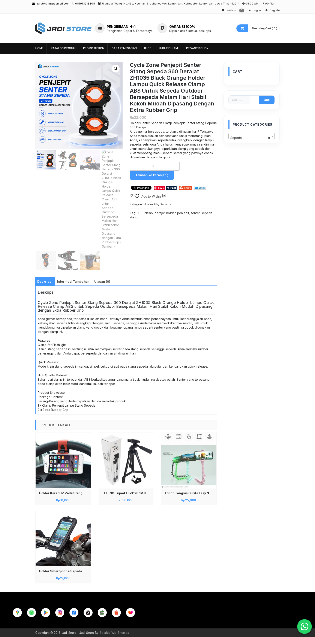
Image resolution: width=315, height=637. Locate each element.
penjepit (183, 213)
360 (139, 213)
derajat (159, 213)
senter (195, 213)
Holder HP (151, 204)
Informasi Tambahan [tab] (73, 281)
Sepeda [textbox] (250, 138)
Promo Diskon (93, 48)
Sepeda (165, 204)
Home (39, 48)
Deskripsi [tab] (44, 281)
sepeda (207, 213)
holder (171, 213)
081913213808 (85, 3)
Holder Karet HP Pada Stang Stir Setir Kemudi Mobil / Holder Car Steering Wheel (64, 493)
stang (134, 217)
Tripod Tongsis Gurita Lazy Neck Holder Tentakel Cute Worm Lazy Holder (190, 493)
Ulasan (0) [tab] (102, 281)
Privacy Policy (197, 48)
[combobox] (251, 136)
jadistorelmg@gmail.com (52, 3)
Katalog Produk (63, 48)
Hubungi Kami (168, 48)
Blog (148, 48)
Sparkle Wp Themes (114, 632)
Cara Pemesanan (124, 48)
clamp (148, 213)
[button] (116, 68)
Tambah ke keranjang (151, 175)
